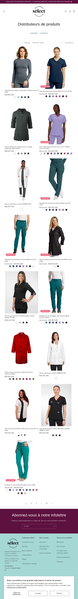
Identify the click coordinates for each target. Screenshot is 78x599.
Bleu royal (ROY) (50, 96)
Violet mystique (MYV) (66, 96)
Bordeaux (48, 153)
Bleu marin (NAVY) (46, 96)
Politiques (60, 561)
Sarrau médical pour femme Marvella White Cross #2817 (55, 260)
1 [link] (26, 503)
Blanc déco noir (18, 435)
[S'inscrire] (54, 526)
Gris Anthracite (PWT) (59, 96)
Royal (68, 153)
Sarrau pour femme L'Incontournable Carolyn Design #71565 (19, 316)
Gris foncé (18, 153)
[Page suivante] (52, 503)
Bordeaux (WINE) (56, 210)
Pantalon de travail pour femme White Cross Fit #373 (55, 204)
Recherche (60, 542)
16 (46, 503)
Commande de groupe (29, 563)
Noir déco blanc (25, 435)
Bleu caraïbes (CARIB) (46, 210)
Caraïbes (51, 153)
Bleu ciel (44, 153)
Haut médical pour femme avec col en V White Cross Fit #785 (54, 147)
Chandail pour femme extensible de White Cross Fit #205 (22, 91)
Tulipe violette (71, 153)
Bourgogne (13, 379)
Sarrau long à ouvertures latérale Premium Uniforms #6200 (19, 373)
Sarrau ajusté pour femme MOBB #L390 (52, 373)
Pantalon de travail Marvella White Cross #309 (20, 485)
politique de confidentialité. (17, 587)
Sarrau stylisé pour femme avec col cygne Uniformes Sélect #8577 (18, 147)
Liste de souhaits (45, 553)
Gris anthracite (54, 153)
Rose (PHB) (25, 493)
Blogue (24, 559)
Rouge (26, 379)
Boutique (25, 546)
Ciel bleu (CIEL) (53, 96)
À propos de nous (28, 542)
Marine (25, 97)
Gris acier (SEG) (36, 490)
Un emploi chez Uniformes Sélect (62, 552)
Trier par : (27, 42)
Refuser (59, 593)
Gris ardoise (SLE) (18, 493)
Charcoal (20, 379)
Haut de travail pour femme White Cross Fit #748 (55, 91)
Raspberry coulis (64, 153)
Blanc (15, 97)
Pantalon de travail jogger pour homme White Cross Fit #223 (54, 316)
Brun (17, 379)
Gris (20, 322)
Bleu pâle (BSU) (13, 490)
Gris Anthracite (22, 97)
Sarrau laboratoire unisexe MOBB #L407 (18, 204)
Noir (28, 97)
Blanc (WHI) (33, 266)
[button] (4, 11)
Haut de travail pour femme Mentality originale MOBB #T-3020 (54, 429)
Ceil (18, 97)
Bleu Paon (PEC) (17, 490)
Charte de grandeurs (63, 557)
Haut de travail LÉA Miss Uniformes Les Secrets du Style (21, 429)
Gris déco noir (22, 435)
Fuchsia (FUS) (56, 96)
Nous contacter (27, 550)
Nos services (61, 546)
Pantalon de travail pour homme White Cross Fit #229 (20, 260)
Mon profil (42, 542)
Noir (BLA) (63, 96)
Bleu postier (10, 379)
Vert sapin (33, 379)
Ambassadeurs (27, 555)
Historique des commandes (44, 548)
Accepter (38, 593)
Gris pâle (22, 153)
